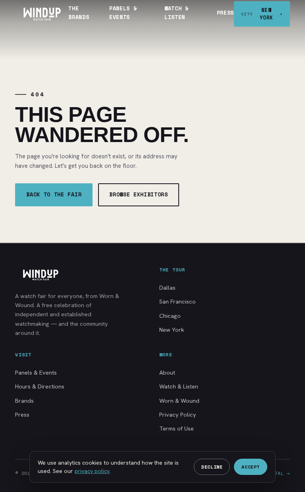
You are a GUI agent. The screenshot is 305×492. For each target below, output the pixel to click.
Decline (211, 466)
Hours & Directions (39, 386)
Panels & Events (123, 12)
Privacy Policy (177, 414)
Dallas (167, 287)
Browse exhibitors (138, 194)
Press (225, 13)
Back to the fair (53, 194)
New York (171, 329)
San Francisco (177, 301)
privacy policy (92, 471)
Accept (250, 466)
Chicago (170, 315)
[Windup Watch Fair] (41, 14)
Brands (24, 400)
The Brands (78, 12)
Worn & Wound (179, 400)
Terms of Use (176, 428)
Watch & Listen (176, 12)
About (167, 372)
